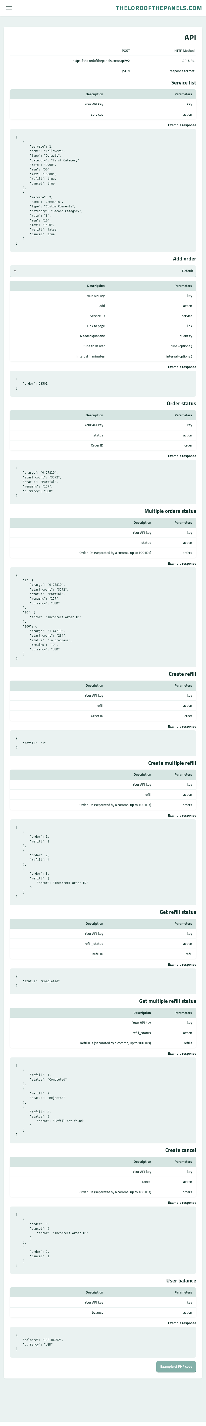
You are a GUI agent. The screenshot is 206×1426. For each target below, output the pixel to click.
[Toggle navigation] (9, 8)
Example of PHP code (176, 1366)
